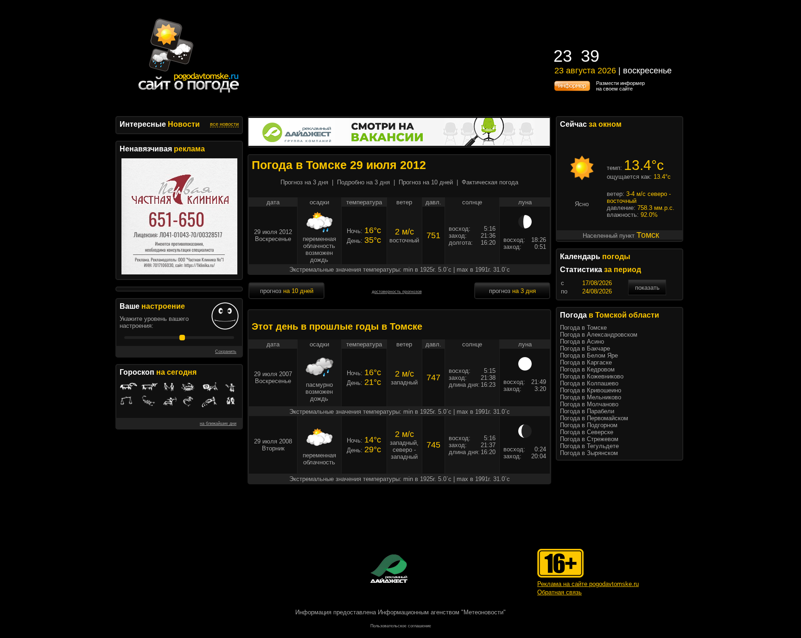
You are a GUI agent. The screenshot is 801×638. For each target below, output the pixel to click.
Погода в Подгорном (588, 425)
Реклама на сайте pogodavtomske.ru (588, 583)
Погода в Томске (583, 327)
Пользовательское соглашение (400, 626)
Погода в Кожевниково (591, 376)
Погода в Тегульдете (589, 446)
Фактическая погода (490, 182)
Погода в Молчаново (589, 404)
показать (647, 287)
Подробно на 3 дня (363, 182)
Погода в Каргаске (586, 362)
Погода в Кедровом (587, 369)
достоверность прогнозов (397, 291)
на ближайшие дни (218, 423)
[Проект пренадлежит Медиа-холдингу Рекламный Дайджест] (388, 568)
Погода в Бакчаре (585, 348)
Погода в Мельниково (590, 397)
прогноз (286, 290)
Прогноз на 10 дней (426, 182)
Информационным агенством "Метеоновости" (442, 612)
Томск (647, 235)
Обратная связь (559, 592)
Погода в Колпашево (589, 383)
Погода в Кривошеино (590, 390)
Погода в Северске (586, 432)
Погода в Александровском (598, 334)
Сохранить (225, 351)
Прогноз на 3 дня (304, 182)
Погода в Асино (582, 341)
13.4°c (644, 165)
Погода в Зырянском (589, 452)
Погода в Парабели (587, 411)
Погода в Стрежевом (589, 439)
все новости (224, 124)
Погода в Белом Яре (589, 355)
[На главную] (189, 92)
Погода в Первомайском (594, 418)
